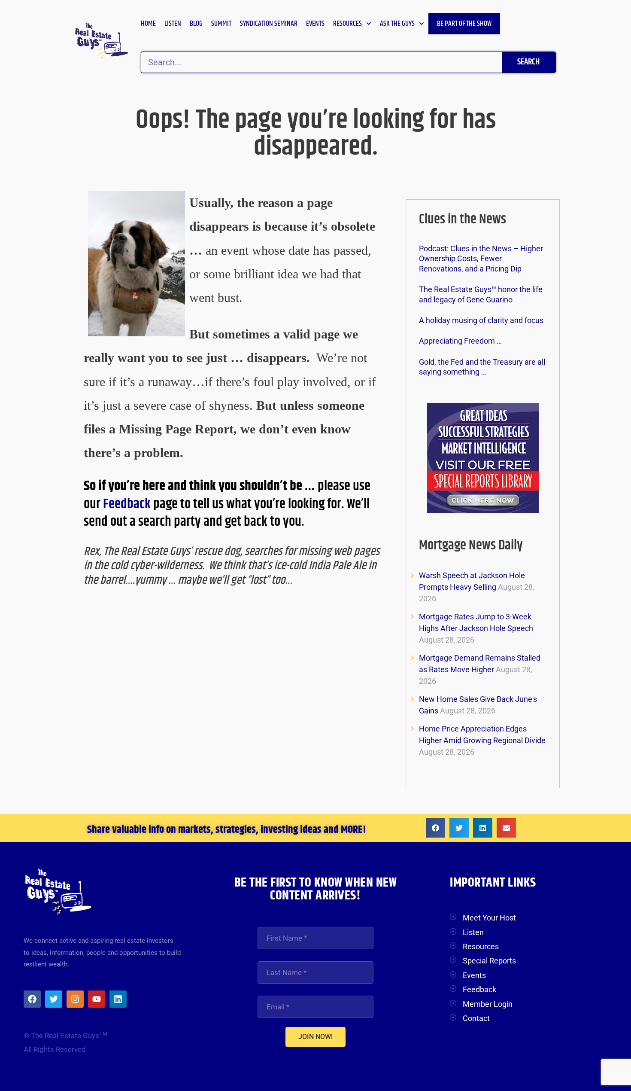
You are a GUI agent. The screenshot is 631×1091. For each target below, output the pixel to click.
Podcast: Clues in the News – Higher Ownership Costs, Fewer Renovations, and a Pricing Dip (481, 258)
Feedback (128, 504)
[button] (435, 828)
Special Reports (489, 960)
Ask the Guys (397, 23)
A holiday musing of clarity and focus (481, 320)
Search (528, 62)
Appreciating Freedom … (460, 340)
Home (148, 23)
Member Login (488, 1004)
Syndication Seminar (268, 23)
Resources (347, 23)
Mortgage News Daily (471, 545)
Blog (196, 23)
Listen (172, 23)
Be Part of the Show (464, 23)
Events (315, 23)
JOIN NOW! (315, 1037)
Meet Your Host (489, 917)
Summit (221, 23)
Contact (476, 1018)
